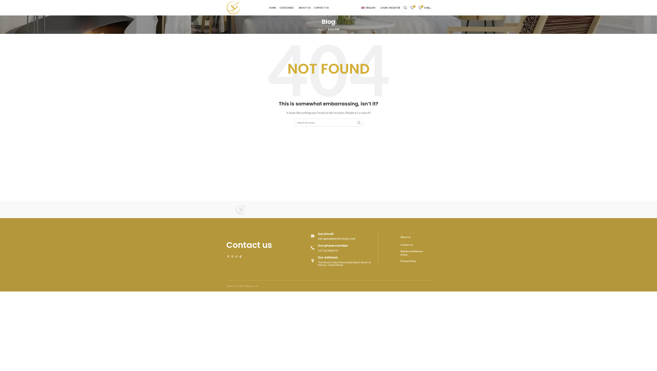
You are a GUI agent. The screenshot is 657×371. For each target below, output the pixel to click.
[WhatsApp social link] (236, 256)
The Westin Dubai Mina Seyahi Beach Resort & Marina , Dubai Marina (344, 263)
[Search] (405, 7)
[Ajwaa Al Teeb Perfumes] (240, 209)
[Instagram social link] (232, 256)
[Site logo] (233, 7)
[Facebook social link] (228, 256)
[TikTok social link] (241, 256)
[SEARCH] (359, 123)
